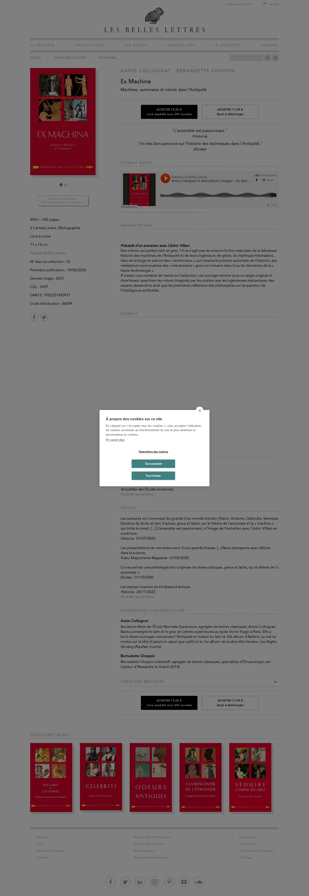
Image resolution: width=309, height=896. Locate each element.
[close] (199, 410)
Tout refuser (153, 475)
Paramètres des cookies (153, 451)
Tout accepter (153, 463)
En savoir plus (115, 440)
